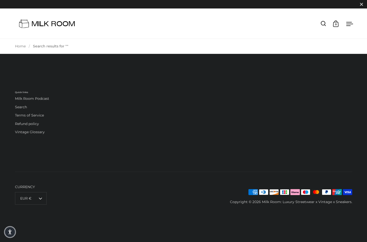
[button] (10, 232)
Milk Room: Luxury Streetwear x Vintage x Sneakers (307, 202)
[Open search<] (323, 23)
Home (20, 46)
